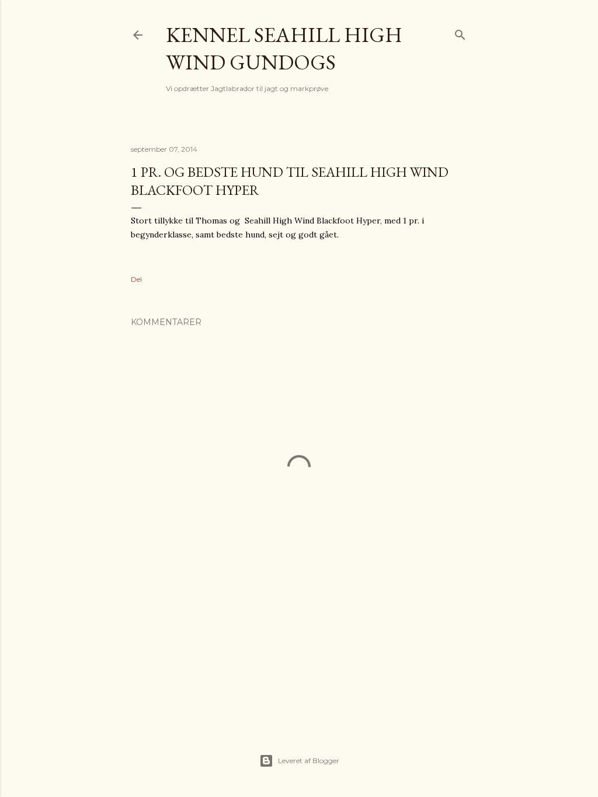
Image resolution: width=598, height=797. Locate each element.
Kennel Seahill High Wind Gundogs (284, 48)
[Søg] (460, 32)
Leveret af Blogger (308, 760)
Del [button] (136, 279)
